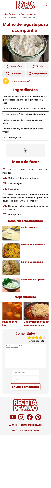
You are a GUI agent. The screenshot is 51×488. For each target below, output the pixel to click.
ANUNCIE (14, 425)
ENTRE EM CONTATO (31, 425)
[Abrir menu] (4, 5)
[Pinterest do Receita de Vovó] (38, 419)
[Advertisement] (25, 150)
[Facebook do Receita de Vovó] (30, 419)
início (4, 14)
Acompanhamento (28, 14)
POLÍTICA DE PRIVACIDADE (25, 430)
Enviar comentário (25, 387)
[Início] (25, 5)
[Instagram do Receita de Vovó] (21, 419)
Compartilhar (39, 73)
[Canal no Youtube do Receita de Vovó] (13, 419)
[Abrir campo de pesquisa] (47, 5)
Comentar (16, 73)
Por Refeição (13, 14)
